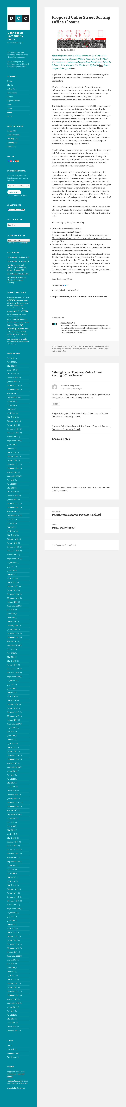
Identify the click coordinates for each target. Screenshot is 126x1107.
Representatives (13, 101)
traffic (25, 339)
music (27, 329)
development (21, 317)
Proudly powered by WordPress (64, 545)
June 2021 (11, 570)
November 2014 (13, 854)
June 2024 (11, 445)
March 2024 (11, 452)
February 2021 (12, 586)
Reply (55, 404)
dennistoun (20, 311)
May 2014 (11, 877)
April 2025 (11, 413)
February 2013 (12, 936)
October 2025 (12, 393)
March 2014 (11, 885)
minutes (21, 329)
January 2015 (12, 846)
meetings (12, 328)
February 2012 (12, 983)
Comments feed (13, 1053)
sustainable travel (16, 339)
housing (10, 325)
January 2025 (12, 425)
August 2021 (12, 563)
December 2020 (13, 594)
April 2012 (11, 976)
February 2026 (12, 378)
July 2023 (10, 480)
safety (25, 334)
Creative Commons (14, 1081)
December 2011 (13, 991)
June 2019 (11, 653)
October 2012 (12, 952)
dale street (75, 349)
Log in (9, 1045)
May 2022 (11, 527)
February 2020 (12, 625)
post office (100, 349)
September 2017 (13, 724)
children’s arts (11, 305)
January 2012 (12, 987)
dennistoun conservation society (16, 314)
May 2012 (11, 972)
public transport (13, 334)
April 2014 (11, 881)
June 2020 (11, 614)
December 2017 (13, 712)
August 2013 (12, 913)
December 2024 (13, 429)
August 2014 (12, 865)
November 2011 (13, 995)
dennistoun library (12, 317)
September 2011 (13, 1003)
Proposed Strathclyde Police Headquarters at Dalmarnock (79, 296)
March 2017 (11, 747)
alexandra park (12, 303)
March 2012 (11, 979)
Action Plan (11, 89)
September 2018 (13, 677)
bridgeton (100, 346)
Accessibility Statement (16, 1088)
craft (18, 308)
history (21, 322)
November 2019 (13, 637)
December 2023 (13, 464)
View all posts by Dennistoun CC (73, 333)
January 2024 (12, 460)
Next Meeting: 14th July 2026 (18, 257)
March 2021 (11, 582)
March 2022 (11, 535)
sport (9, 339)
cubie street (66, 349)
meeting (18, 324)
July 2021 (10, 566)
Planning (10, 143)
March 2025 (11, 417)
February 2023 (12, 496)
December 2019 (13, 633)
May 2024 (11, 449)
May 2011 (11, 1019)
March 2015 (11, 838)
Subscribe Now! (14, 192)
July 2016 (10, 775)
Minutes (10, 85)
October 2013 (12, 905)
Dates (9, 81)
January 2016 (12, 799)
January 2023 (12, 500)
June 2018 (11, 688)
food (8, 322)
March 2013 (11, 932)
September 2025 (13, 397)
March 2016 (11, 791)
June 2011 (11, 1015)
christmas (19, 305)
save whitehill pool (12, 336)
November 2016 (13, 759)
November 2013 (13, 901)
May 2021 (11, 574)
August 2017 (12, 728)
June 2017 (11, 736)
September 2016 (13, 767)
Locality (10, 97)
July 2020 (10, 610)
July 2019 (10, 649)
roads (22, 334)
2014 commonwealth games (14, 297)
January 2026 (12, 382)
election (20, 319)
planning (17, 332)
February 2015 (12, 842)
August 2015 (12, 818)
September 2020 (13, 606)
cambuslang (56, 349)
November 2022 (13, 507)
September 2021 (13, 559)
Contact (10, 112)
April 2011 (11, 1023)
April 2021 (11, 578)
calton (107, 346)
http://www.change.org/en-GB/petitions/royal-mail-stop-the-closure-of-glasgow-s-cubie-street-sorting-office (81, 238)
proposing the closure (73, 74)
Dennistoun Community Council (15, 36)
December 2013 (13, 897)
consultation (11, 308)
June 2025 (11, 405)
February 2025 (12, 421)
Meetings (10, 139)
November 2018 (13, 673)
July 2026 (10, 358)
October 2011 (12, 999)
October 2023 (12, 472)
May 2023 (11, 488)
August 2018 (12, 681)
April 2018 (11, 696)
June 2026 (11, 362)
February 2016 (12, 795)
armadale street (23, 303)
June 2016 (11, 779)
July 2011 (10, 1011)
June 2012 (11, 968)
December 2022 (13, 504)
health (17, 322)
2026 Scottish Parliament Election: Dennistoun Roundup (16, 280)
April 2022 (11, 531)
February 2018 (12, 704)
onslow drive (11, 332)
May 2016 (11, 783)
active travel (25, 297)
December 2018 (13, 669)
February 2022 (12, 539)
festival (25, 319)
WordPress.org (13, 1057)
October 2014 (12, 858)
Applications (12, 93)
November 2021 (13, 551)
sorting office (61, 351)
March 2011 (11, 1027)
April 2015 (11, 834)
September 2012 (13, 956)
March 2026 (11, 374)
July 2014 (10, 869)
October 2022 (12, 511)
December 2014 (13, 850)
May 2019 (11, 657)
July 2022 (10, 519)
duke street (11, 319)
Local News (11, 135)
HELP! (9, 116)
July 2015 (10, 822)
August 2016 (12, 771)
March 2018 (11, 700)
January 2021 (12, 590)
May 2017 (11, 740)
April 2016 (11, 787)
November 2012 (13, 948)
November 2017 (13, 716)
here (101, 65)
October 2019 (12, 641)
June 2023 (11, 484)
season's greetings (22, 336)
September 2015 (13, 814)
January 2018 (12, 708)
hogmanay (26, 322)
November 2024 (13, 433)
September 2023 (13, 476)
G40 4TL (106, 247)
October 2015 (12, 810)
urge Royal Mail (85, 210)
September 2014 (13, 861)
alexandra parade (22, 300)
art (28, 303)
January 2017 (12, 751)
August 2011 (12, 1007)
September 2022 (13, 515)
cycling (9, 311)
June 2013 (11, 920)
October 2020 (12, 602)
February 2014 (12, 889)
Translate (24, 243)
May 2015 (11, 830)
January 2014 (12, 893)
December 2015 (13, 802)
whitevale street (11, 344)
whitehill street (25, 341)
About (9, 108)
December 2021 (13, 547)
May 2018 (11, 692)
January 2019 (12, 665)
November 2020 (13, 598)
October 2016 (12, 763)
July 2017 (10, 732)
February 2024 (12, 456)
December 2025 (13, 386)
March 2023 (11, 492)
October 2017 (12, 720)
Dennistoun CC (75, 346)
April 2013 (11, 928)
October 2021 (12, 555)
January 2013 (12, 940)
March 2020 (11, 622)
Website (10, 147)
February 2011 (12, 1031)
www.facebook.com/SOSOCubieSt (66, 232)
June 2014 (11, 873)
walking (9, 341)
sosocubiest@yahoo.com (86, 272)
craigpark (23, 308)
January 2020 (12, 629)
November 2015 (13, 806)
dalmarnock (84, 349)
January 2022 (12, 543)
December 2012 (13, 944)
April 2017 (11, 743)
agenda (11, 299)
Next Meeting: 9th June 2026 (18, 261)
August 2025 (12, 401)
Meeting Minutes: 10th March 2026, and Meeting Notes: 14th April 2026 (16, 267)
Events (9, 131)
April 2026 (11, 370)
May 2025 (11, 409)
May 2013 (11, 924)
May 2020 (11, 618)
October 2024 (12, 437)
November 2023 (13, 468)
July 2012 (10, 964)
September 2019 (13, 645)
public (23, 331)
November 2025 (13, 390)
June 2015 (11, 826)
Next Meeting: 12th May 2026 (18, 274)
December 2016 (13, 755)
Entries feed (12, 1049)
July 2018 (10, 684)
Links (9, 105)
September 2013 (13, 909)
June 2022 (11, 523)
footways (13, 322)
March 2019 (11, 661)
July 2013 (10, 917)
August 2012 (12, 960)
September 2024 (13, 441)
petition (93, 349)
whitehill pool (16, 341)
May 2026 (11, 366)
